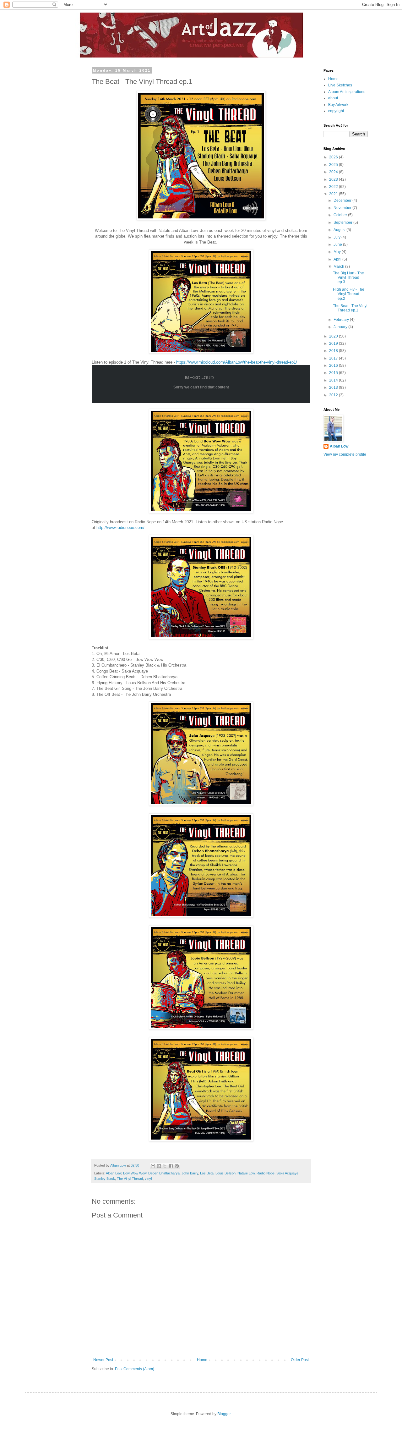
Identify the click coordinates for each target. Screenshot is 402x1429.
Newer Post (103, 1360)
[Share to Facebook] (171, 1166)
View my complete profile (344, 454)
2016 (334, 365)
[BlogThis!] (159, 1166)
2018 (334, 351)
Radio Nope (265, 1173)
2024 (334, 172)
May (338, 252)
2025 (334, 164)
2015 (334, 373)
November (343, 208)
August (340, 230)
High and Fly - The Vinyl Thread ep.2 (348, 294)
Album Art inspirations (346, 92)
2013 (334, 387)
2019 (334, 343)
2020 (334, 336)
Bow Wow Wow (134, 1173)
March (339, 266)
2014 (334, 380)
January (341, 327)
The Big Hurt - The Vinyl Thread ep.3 (348, 277)
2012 (334, 395)
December (343, 200)
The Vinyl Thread (130, 1178)
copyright (336, 111)
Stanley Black (104, 1178)
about (333, 98)
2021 (334, 194)
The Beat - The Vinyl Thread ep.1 (350, 308)
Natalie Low (246, 1173)
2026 (334, 157)
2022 (334, 186)
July (337, 237)
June (338, 244)
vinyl (148, 1178)
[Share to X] (165, 1166)
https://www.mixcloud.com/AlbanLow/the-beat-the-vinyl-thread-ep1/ (236, 362)
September (343, 222)
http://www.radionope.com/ (120, 527)
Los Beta (207, 1173)
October (341, 215)
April (338, 259)
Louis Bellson (225, 1173)
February (342, 319)
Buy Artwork (338, 104)
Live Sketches (340, 85)
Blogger (224, 1414)
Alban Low (113, 1173)
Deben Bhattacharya (164, 1173)
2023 (334, 179)
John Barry (190, 1173)
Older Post (300, 1360)
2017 (334, 358)
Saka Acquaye (287, 1173)
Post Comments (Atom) (134, 1369)
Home (202, 1360)
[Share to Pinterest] (177, 1166)
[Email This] (153, 1166)
